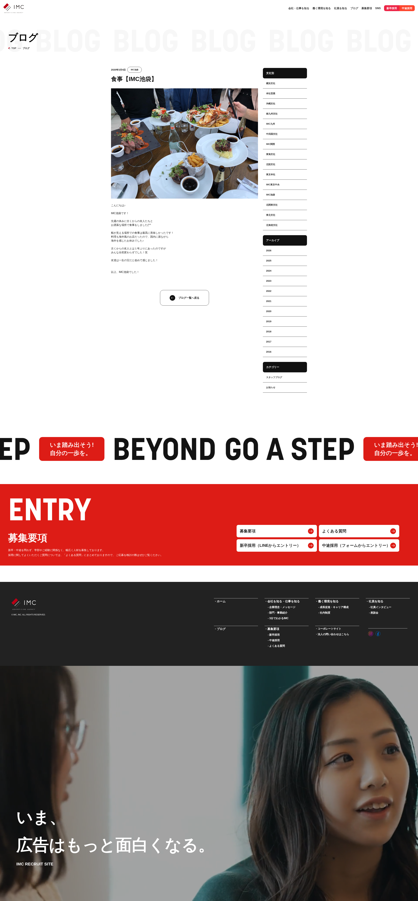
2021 (268, 301)
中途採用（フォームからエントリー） (356, 545)
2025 (268, 260)
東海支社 (270, 154)
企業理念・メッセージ (282, 607)
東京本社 (270, 174)
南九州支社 (272, 113)
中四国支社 (272, 134)
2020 (268, 311)
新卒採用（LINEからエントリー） (270, 545)
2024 (268, 270)
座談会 (374, 612)
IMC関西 (270, 144)
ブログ (354, 8)
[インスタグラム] (370, 633)
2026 (268, 250)
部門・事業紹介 (278, 612)
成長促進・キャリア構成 (334, 607)
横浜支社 (270, 83)
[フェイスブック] (378, 633)
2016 (268, 351)
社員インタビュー (380, 607)
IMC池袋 (134, 70)
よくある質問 (334, 531)
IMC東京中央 (273, 184)
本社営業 (270, 93)
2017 (268, 341)
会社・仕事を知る (298, 8)
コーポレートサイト (329, 628)
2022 (268, 291)
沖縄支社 (270, 103)
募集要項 (248, 531)
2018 (268, 331)
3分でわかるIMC (279, 618)
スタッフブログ (274, 377)
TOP (13, 48)
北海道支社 (272, 225)
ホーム (221, 601)
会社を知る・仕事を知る (283, 601)
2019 (268, 321)
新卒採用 (391, 8)
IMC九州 (270, 123)
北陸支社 (270, 164)
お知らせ (270, 387)
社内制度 (325, 612)
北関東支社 (272, 204)
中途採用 (407, 8)
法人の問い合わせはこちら (333, 634)
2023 (268, 281)
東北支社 (270, 215)
